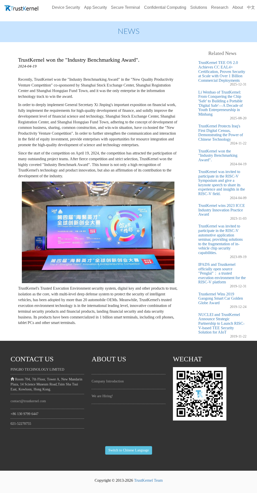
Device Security (66, 7)
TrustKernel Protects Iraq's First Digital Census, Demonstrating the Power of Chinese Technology (220, 132)
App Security (95, 7)
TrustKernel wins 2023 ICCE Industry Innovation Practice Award (221, 209)
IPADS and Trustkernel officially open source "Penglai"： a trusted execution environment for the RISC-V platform (222, 273)
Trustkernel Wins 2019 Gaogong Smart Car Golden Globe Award (220, 298)
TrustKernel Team (148, 480)
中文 (251, 7)
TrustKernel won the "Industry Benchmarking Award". (217, 155)
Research (219, 7)
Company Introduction (108, 381)
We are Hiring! (102, 396)
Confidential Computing (165, 7)
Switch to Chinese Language (128, 450)
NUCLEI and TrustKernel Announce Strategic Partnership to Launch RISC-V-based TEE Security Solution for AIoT (221, 323)
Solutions (198, 7)
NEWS (129, 31)
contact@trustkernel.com (28, 401)
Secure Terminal (125, 7)
